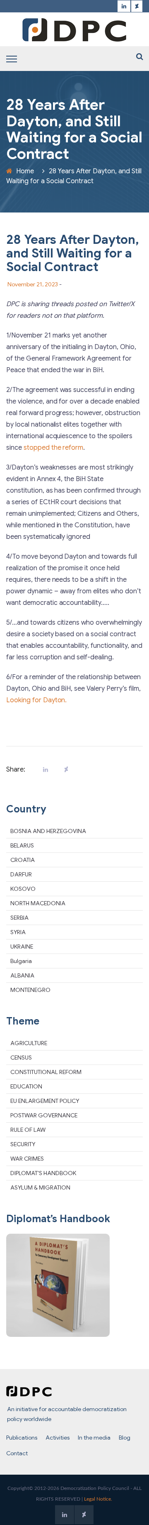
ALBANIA (22, 975)
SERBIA (19, 917)
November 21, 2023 (32, 284)
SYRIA (18, 932)
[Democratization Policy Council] (74, 29)
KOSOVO (23, 888)
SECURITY (22, 1144)
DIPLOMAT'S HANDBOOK (43, 1173)
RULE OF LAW (28, 1129)
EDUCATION (26, 1086)
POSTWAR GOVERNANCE (43, 1115)
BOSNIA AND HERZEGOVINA (48, 831)
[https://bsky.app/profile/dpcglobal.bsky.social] (136, 6)
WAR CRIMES (27, 1158)
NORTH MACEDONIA (37, 903)
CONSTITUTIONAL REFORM (46, 1072)
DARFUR (21, 874)
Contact (17, 1453)
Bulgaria (21, 961)
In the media (94, 1437)
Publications (21, 1437)
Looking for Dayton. (36, 700)
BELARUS (22, 845)
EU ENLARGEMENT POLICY (44, 1101)
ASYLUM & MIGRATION (40, 1187)
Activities (58, 1437)
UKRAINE (21, 946)
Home (25, 171)
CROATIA (22, 860)
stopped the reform (53, 448)
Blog (124, 1437)
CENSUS (21, 1057)
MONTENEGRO (30, 990)
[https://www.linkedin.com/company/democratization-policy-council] (124, 6)
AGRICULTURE (28, 1043)
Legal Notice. (98, 1499)
